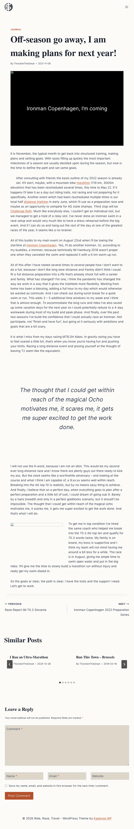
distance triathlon (36, 202)
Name (11, 776)
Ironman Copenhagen (42, 245)
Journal (15, 29)
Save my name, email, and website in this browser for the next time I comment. (59, 785)
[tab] (60, 682)
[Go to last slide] (10, 664)
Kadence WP (103, 818)
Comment (14, 729)
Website (97, 776)
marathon (83, 183)
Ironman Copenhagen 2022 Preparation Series (101, 609)
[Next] (124, 664)
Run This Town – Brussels (95, 657)
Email (54, 776)
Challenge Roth (21, 211)
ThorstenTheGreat (24, 63)
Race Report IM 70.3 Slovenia (25, 607)
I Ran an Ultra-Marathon (29, 657)
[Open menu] (126, 7)
